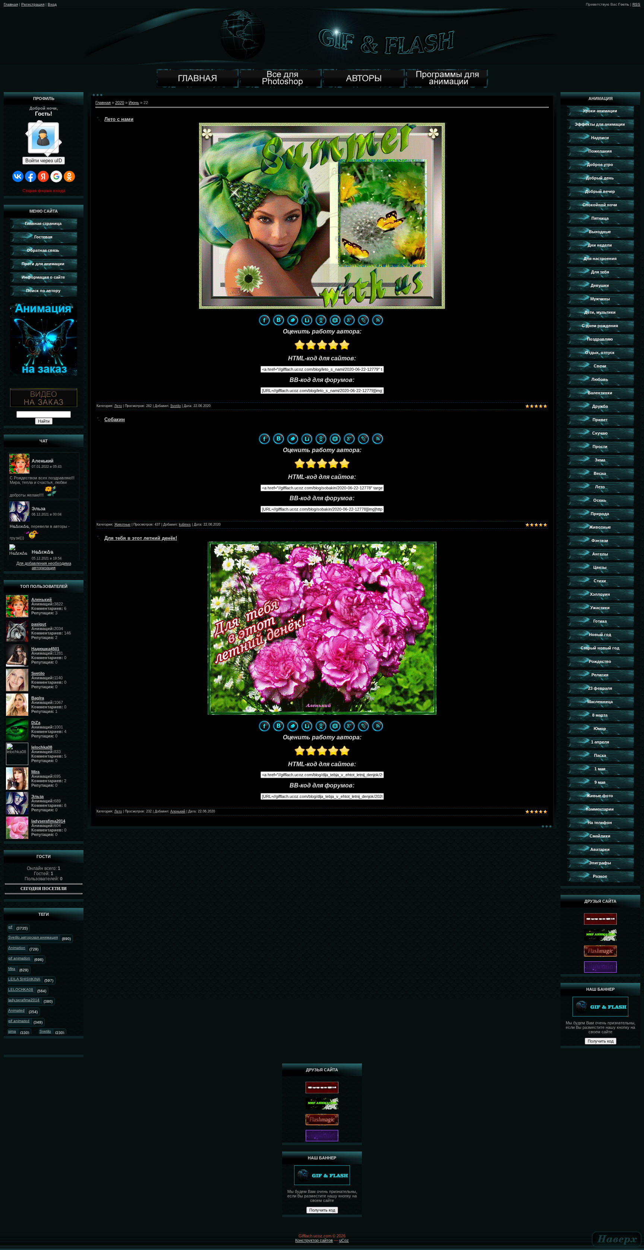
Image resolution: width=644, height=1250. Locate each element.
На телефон (600, 822)
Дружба (600, 406)
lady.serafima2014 (24, 1000)
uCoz (344, 1240)
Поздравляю (600, 339)
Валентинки (600, 393)
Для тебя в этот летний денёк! (140, 538)
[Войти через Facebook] (30, 176)
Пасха (600, 755)
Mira (11, 969)
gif (10, 927)
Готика (600, 621)
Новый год (600, 634)
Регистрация (32, 4)
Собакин (114, 419)
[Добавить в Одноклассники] (321, 320)
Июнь (134, 102)
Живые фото (600, 795)
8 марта (599, 715)
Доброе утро (600, 164)
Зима (600, 460)
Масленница (600, 701)
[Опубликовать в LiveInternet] (307, 320)
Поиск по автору (43, 290)
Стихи (600, 581)
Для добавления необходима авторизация (43, 565)
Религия (599, 675)
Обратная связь (43, 250)
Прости (600, 446)
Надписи (600, 137)
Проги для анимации (43, 263)
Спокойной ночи (600, 205)
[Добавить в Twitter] (293, 320)
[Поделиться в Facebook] (264, 320)
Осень (599, 500)
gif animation (19, 958)
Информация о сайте (43, 277)
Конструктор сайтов (314, 1240)
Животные (122, 524)
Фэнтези (599, 540)
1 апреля (600, 742)
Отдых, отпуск (600, 352)
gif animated (18, 1021)
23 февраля (600, 688)
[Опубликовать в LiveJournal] (363, 320)
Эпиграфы (600, 863)
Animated (16, 1010)
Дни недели (600, 245)
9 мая (599, 782)
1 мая (599, 769)
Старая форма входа (43, 190)
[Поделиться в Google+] (349, 320)
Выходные (600, 231)
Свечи (600, 366)
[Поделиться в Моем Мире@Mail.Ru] (335, 320)
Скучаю (599, 433)
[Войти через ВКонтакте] (17, 176)
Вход (52, 4)
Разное (600, 876)
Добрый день (600, 178)
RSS (636, 4)
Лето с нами (118, 119)
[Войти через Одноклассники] (69, 176)
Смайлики (600, 836)
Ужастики (600, 607)
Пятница (600, 218)
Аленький (177, 811)
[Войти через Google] (56, 176)
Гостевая (43, 237)
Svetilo (45, 1031)
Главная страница (43, 223)
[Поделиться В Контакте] (278, 320)
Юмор (600, 728)
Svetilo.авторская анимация (33, 937)
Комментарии (600, 809)
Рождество (600, 661)
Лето (118, 406)
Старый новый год (600, 648)
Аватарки (600, 849)
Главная (11, 4)
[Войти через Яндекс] (43, 176)
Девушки (600, 285)
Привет (600, 419)
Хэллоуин (600, 594)
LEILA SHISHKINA (24, 979)
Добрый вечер (600, 191)
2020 (119, 102)
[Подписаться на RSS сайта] (377, 320)
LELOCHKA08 (20, 989)
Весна (600, 473)
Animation (16, 948)
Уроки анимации (600, 111)
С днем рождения (600, 325)
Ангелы (600, 554)
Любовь (599, 379)
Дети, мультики (600, 312)
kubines (185, 524)
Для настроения (600, 258)
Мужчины (600, 299)
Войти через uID (43, 160)
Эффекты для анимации (600, 124)
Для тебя (600, 272)
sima (12, 1031)
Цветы (599, 567)
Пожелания (600, 151)
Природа (600, 513)
